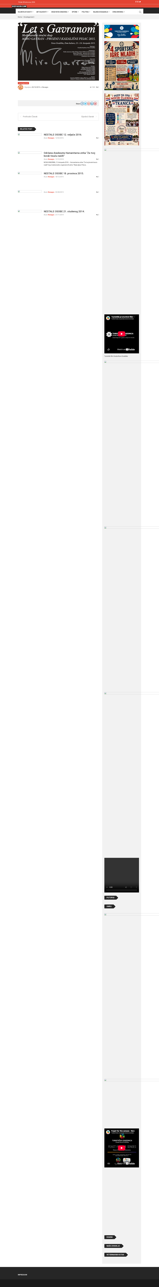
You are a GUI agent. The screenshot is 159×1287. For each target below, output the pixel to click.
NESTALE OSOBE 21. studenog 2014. (64, 211)
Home (20, 17)
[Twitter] (140, 2)
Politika (85, 12)
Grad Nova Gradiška (59, 12)
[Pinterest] (95, 103)
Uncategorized (29, 17)
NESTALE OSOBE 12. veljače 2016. (63, 134)
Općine (74, 12)
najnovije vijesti (25, 12)
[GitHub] (138, 2)
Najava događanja (100, 12)
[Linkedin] (92, 103)
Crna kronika (117, 12)
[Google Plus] (88, 103)
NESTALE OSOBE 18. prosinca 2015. (64, 173)
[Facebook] (136, 2)
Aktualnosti (41, 12)
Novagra (45, 87)
